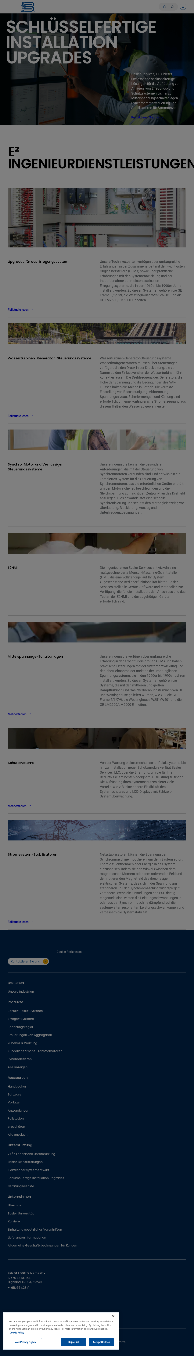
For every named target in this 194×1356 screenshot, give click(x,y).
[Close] (113, 1316)
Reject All (73, 1342)
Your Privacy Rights (25, 1342)
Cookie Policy (17, 1332)
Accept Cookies (101, 1342)
